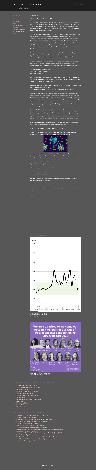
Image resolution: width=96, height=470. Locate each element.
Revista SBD (20, 405)
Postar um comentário (42, 316)
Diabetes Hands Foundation (24, 393)
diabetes (15, 27)
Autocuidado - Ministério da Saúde (26, 385)
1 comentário (40, 376)
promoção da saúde (18, 31)
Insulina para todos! (40, 374)
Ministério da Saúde (22, 389)
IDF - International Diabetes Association (28, 387)
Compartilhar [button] (16, 15)
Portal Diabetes (20, 397)
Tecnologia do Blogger (49, 465)
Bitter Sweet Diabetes (22, 407)
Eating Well (19, 401)
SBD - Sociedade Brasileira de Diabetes (27, 391)
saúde (15, 33)
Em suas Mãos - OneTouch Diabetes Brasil (28, 399)
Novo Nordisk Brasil (22, 403)
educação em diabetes (19, 29)
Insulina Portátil (32, 4)
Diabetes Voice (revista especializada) (27, 395)
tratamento (16, 35)
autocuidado (16, 21)
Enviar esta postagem (41, 186)
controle (15, 23)
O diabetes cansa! (38, 314)
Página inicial (23, 8)
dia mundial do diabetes (19, 25)
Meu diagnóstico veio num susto (39, 22)
